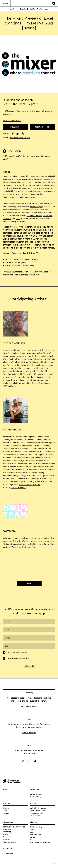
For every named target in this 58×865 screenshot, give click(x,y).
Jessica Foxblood (18, 487)
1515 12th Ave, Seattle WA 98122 (29, 750)
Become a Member (43, 127)
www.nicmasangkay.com (29, 484)
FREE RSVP (15, 127)
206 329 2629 (29, 753)
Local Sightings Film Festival (26, 185)
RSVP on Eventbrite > (12, 120)
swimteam (47, 215)
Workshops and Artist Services (18, 658)
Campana (7, 218)
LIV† (18, 218)
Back (29, 583)
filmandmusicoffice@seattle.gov (24, 275)
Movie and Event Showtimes (17, 653)
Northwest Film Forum (17, 182)
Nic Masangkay (36, 206)
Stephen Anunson (34, 215)
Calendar (23, 9)
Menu (5, 3)
